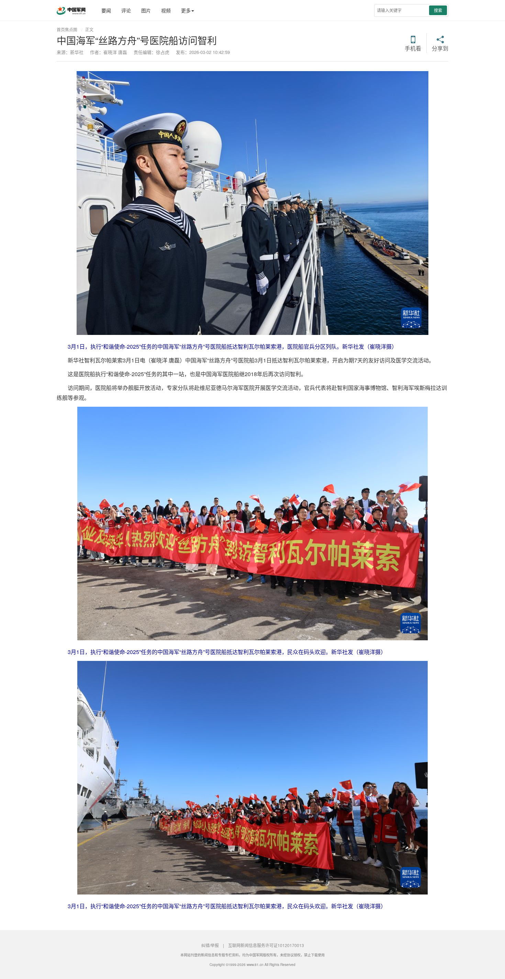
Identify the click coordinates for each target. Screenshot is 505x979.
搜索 (438, 10)
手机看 (413, 47)
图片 (146, 10)
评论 (126, 10)
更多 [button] (186, 10)
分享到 (440, 47)
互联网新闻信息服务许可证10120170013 (266, 945)
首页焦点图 (67, 29)
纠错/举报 (210, 945)
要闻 (106, 10)
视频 (166, 10)
